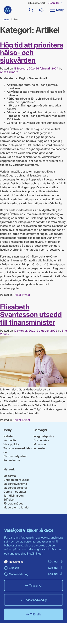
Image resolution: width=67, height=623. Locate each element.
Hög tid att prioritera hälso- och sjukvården (31, 52)
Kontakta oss (11, 460)
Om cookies (41, 440)
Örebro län (53, 2)
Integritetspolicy (44, 436)
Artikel (17, 294)
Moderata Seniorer (15, 487)
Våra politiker (11, 444)
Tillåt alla (35, 614)
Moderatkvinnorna (15, 483)
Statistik (14, 568)
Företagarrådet (13, 503)
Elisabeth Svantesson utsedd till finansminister (31, 314)
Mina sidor (40, 444)
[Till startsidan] (8, 10)
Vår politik (9, 440)
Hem (6, 19)
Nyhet (26, 294)
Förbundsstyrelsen (15, 456)
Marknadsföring (18, 574)
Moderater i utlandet (16, 507)
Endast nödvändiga (36, 600)
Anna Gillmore (9, 72)
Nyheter (8, 436)
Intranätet (40, 448)
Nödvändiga (16, 561)
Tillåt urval (35, 585)
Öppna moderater (14, 491)
